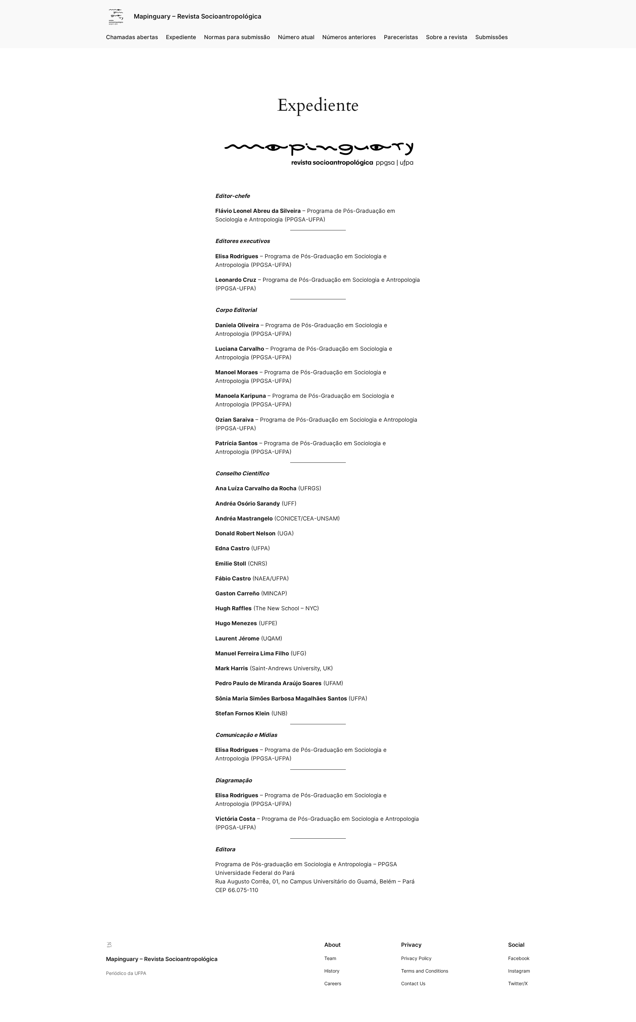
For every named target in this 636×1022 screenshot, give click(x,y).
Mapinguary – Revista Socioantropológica (197, 16)
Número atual (296, 37)
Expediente (181, 37)
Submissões (491, 37)
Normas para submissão (237, 37)
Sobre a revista (446, 37)
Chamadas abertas (132, 37)
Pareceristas (401, 37)
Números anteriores (349, 37)
